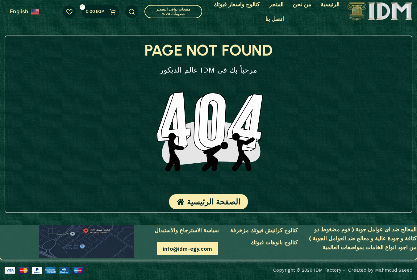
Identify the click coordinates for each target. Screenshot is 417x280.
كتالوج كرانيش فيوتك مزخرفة (264, 230)
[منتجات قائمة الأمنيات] (69, 12)
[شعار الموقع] (380, 11)
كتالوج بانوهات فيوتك (274, 242)
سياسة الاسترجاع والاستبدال (187, 230)
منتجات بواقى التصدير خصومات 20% (173, 11)
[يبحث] (131, 12)
